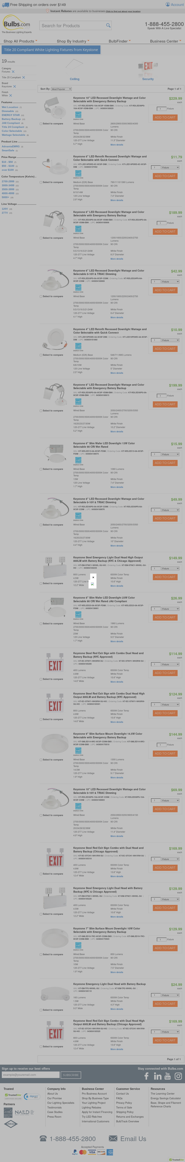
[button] (93, 577)
